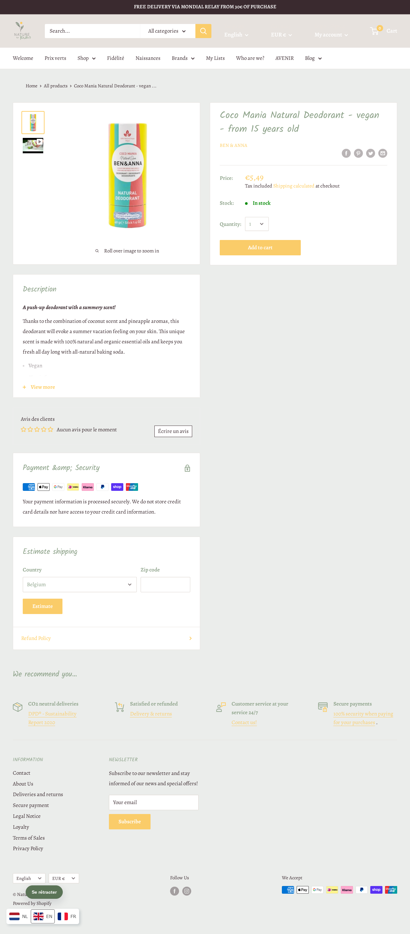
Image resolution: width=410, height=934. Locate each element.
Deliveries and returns (38, 794)
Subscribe (130, 821)
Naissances (147, 58)
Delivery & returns (151, 713)
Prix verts (55, 58)
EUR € (58, 878)
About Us (23, 783)
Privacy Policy (28, 848)
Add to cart (260, 247)
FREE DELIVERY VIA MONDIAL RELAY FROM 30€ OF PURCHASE (205, 6)
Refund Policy (36, 638)
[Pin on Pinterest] (358, 153)
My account (329, 34)
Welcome (23, 58)
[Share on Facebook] (346, 153)
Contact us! (244, 722)
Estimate (42, 606)
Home (31, 86)
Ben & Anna (233, 145)
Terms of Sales (29, 838)
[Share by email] (382, 153)
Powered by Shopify (32, 903)
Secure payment (31, 805)
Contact (21, 773)
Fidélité (115, 58)
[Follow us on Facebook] (174, 891)
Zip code (150, 569)
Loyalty (21, 827)
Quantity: (230, 224)
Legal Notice (27, 816)
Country (32, 569)
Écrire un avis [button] (173, 431)
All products (56, 86)
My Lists (215, 58)
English (23, 878)
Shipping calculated (294, 185)
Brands (180, 58)
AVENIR (284, 58)
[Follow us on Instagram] (186, 891)
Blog (310, 58)
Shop (83, 58)
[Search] (203, 31)
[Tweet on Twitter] (370, 153)
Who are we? (250, 58)
